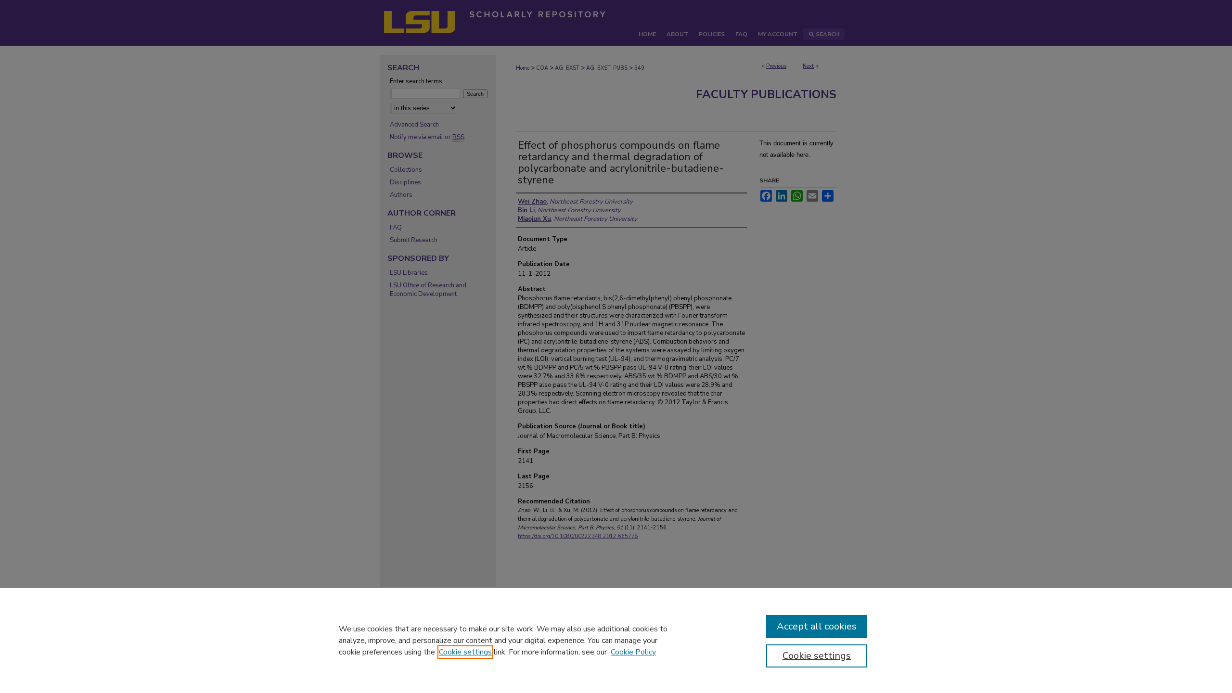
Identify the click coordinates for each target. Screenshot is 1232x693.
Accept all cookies (817, 626)
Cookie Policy (633, 652)
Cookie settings (465, 652)
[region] (616, 640)
